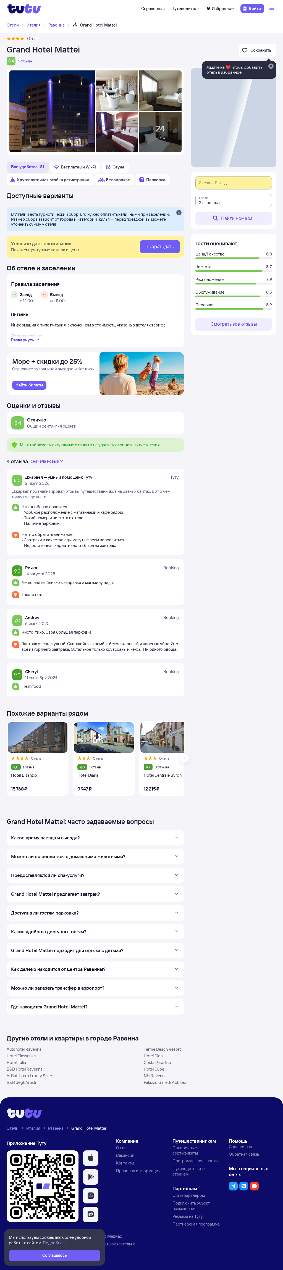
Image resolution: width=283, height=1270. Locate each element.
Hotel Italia (16, 1062)
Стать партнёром (188, 1195)
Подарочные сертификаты (185, 1150)
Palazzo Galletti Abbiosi (165, 1082)
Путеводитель (185, 8)
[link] (29, 385)
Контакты (125, 1163)
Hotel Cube (154, 1069)
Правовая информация (138, 1170)
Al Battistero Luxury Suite (29, 1075)
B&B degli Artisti (21, 1082)
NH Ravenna (155, 1075)
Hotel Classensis (21, 1055)
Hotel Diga (153, 1055)
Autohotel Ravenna (24, 1049)
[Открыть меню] (272, 8)
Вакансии (125, 1155)
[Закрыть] (178, 212)
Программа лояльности (195, 1160)
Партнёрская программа (196, 1224)
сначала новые (45, 461)
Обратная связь (244, 1154)
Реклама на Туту (187, 1216)
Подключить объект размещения (191, 1205)
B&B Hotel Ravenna (25, 1069)
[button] (90, 1158)
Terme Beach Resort (162, 1049)
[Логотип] (24, 8)
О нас (121, 1147)
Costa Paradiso (157, 1062)
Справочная (153, 8)
